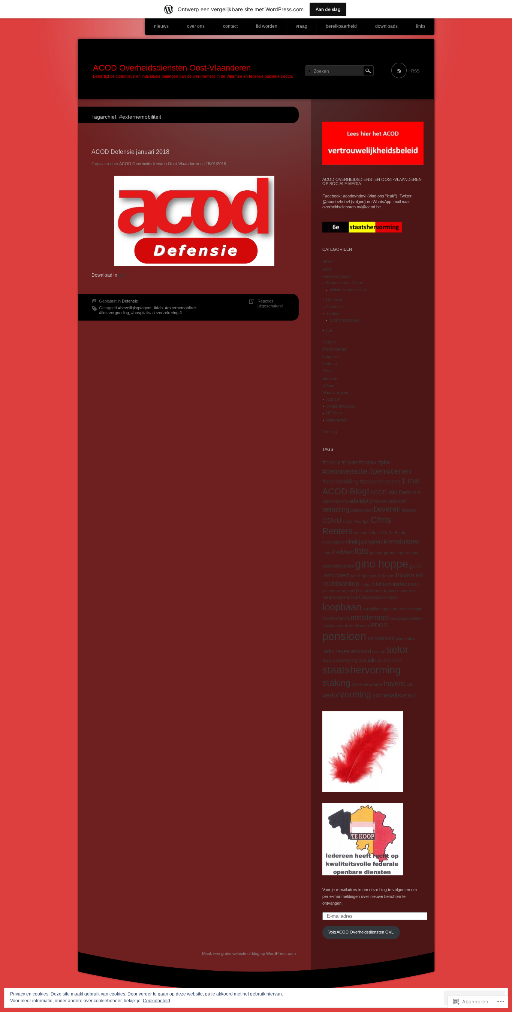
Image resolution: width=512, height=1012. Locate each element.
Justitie (332, 313)
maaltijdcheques (377, 609)
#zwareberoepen (379, 482)
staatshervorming (361, 670)
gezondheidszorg (338, 566)
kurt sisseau (366, 597)
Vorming (329, 431)
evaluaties (404, 541)
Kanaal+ (391, 591)
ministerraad (369, 617)
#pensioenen (390, 471)
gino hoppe (381, 564)
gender (376, 552)
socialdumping (340, 660)
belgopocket (361, 510)
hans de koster (381, 576)
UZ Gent (334, 413)
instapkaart (406, 584)
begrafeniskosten (390, 501)
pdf (121, 275)
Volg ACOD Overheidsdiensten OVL (361, 932)
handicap (358, 576)
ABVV (327, 261)
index (365, 584)
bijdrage (409, 510)
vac (410, 684)
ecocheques (333, 542)
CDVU (331, 520)
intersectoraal (334, 349)
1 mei (410, 481)
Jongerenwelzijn (340, 406)
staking (336, 683)
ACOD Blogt (345, 491)
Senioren (330, 378)
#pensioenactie (345, 471)
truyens (394, 683)
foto (362, 551)
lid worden (266, 26)
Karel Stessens (336, 597)
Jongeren (331, 356)
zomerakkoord (393, 695)
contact (230, 26)
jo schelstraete (369, 591)
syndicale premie (367, 684)
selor (397, 649)
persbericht (381, 638)
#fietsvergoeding (114, 312)
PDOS (379, 625)
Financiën (335, 306)
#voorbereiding (340, 482)
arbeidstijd (361, 501)
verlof (330, 695)
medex (399, 609)
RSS (415, 71)
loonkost (390, 597)
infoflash (381, 584)
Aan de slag (328, 9)
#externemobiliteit (180, 308)
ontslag (328, 625)
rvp (382, 651)
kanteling (408, 591)
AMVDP (333, 399)
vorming (355, 694)
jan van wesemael (338, 591)
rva (329, 330)
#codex (368, 462)
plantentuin (405, 638)
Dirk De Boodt (392, 532)
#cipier (349, 462)
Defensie (130, 301)
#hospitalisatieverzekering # (156, 312)
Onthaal (329, 363)
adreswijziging (335, 501)
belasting (335, 509)
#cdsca (331, 462)
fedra (327, 552)
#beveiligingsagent (134, 308)
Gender (329, 342)
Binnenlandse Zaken (344, 282)
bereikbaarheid (341, 26)
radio (328, 651)
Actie (326, 269)
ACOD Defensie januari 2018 (130, 152)
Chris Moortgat (356, 521)
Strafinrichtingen (344, 320)
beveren (387, 509)
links (420, 26)
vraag (301, 26)
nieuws (161, 26)
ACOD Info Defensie (395, 492)
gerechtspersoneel (401, 552)
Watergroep (336, 420)
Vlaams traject (335, 392)
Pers (326, 371)
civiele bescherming (348, 290)
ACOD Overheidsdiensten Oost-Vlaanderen (172, 67)
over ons (196, 26)
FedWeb (343, 552)
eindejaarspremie (367, 542)
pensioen (344, 636)
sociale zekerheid (380, 660)
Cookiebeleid (156, 1000)
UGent (328, 385)
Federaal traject (336, 276)
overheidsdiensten (353, 625)
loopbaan (341, 607)
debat (373, 532)
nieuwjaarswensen (406, 618)
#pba (384, 462)
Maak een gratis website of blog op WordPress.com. (249, 953)
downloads (386, 26)
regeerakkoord (353, 651)
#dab (158, 308)
